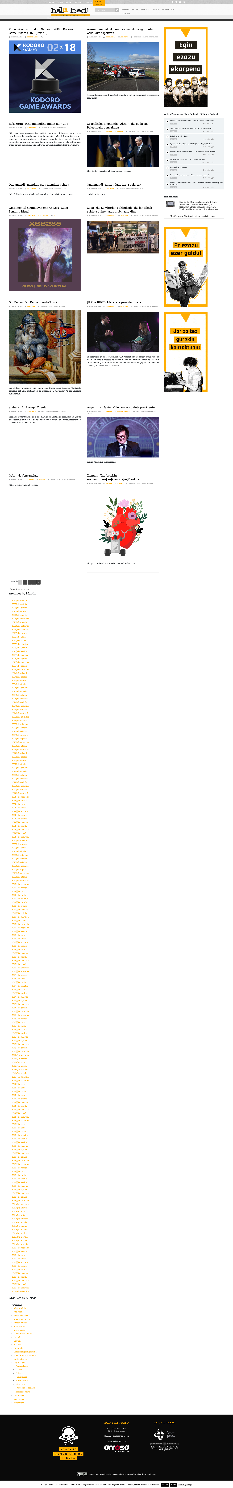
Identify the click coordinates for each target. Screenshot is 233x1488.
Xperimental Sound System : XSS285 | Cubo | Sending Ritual (39, 209)
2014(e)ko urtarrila (20, 1116)
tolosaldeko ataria (22, 1391)
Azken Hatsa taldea (23, 1333)
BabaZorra (31, 128)
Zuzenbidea (19, 1402)
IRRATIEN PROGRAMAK (25, 1355)
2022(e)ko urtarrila (20, 793)
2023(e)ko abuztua (20, 724)
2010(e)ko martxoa (20, 1280)
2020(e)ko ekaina (19, 862)
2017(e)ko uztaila (19, 989)
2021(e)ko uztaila (19, 815)
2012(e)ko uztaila (19, 1178)
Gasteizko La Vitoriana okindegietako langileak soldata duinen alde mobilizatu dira (119, 209)
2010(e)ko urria (18, 1255)
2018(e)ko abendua (20, 927)
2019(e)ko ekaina (19, 906)
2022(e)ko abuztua (20, 767)
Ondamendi (31, 189)
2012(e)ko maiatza (20, 1186)
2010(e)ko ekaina (19, 1269)
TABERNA (68, 2)
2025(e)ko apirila (19, 658)
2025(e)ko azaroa (19, 633)
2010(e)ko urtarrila (20, 1287)
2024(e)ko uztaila (19, 691)
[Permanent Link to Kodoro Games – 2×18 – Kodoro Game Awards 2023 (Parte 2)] (45, 76)
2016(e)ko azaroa (19, 1018)
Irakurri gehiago (185, 1484)
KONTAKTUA (79, 2)
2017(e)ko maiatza (20, 996)
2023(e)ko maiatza (20, 735)
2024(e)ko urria (19, 680)
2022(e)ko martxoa (20, 786)
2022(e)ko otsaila (19, 789)
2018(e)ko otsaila (19, 964)
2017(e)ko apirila (19, 1000)
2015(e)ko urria (18, 1062)
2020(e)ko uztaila (19, 858)
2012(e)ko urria (18, 1171)
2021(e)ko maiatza (20, 822)
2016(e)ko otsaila (19, 1047)
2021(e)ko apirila (19, 826)
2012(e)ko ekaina (19, 1182)
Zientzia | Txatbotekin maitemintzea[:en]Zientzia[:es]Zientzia (113, 477)
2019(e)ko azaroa (19, 887)
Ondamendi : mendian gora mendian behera (39, 184)
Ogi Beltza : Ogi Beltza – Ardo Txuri (33, 302)
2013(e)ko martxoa (20, 1153)
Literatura (20, 1384)
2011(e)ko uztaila (19, 1222)
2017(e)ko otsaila (19, 1007)
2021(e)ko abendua (20, 796)
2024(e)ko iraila (19, 684)
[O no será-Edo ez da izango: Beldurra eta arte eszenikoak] (167, 175)
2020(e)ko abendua (20, 840)
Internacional (22, 1380)
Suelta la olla (19, 1362)
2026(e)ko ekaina (19, 607)
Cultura (19, 1373)
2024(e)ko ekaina (19, 695)
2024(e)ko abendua (20, 673)
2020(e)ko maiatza (20, 866)
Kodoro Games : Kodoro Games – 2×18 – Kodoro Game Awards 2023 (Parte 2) (41, 31)
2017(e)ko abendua (20, 971)
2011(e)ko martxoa (20, 1236)
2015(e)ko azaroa (19, 1058)
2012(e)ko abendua (20, 1164)
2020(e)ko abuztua (20, 855)
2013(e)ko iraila (19, 1131)
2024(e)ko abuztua (20, 687)
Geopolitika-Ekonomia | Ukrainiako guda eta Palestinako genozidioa (117, 125)
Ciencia (19, 1369)
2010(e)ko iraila (19, 1258)
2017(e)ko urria (18, 978)
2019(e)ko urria (18, 891)
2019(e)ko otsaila (19, 920)
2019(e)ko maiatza (20, 909)
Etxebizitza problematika (25, 1351)
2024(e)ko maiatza (20, 698)
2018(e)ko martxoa (20, 960)
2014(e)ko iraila (19, 1091)
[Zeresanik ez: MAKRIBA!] (167, 167)
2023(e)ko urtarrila (20, 749)
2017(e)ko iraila (19, 982)
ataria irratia (19, 1330)
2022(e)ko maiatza (20, 778)
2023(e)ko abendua (20, 716)
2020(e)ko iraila (19, 851)
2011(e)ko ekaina (19, 1226)
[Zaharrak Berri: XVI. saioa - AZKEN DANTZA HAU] (167, 160)
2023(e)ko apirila (19, 738)
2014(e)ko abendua (20, 1080)
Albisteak (124, 37)
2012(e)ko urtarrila (20, 1200)
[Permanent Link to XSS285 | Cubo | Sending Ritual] (45, 255)
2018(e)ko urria (18, 935)
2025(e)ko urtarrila (20, 669)
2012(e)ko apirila (19, 1189)
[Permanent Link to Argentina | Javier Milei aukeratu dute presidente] (123, 437)
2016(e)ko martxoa (20, 1044)
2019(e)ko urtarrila (20, 924)
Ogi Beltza (31, 306)
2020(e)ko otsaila (19, 876)
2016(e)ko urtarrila (20, 1051)
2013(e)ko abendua (20, 1120)
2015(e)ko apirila (19, 1066)
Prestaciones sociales (25, 1387)
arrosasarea (19, 1326)
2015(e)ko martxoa (20, 1069)
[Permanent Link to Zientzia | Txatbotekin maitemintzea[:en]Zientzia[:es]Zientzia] (123, 523)
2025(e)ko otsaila (19, 666)
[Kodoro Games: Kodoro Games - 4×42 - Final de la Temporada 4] (167, 121)
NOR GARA (52, 2)
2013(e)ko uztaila (19, 1138)
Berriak (120, 131)
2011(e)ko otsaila (19, 1240)
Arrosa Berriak (20, 1322)
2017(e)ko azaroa (19, 975)
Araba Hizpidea (21, 1315)
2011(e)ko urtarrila (20, 1244)
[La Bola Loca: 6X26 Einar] (167, 136)
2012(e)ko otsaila (19, 1196)
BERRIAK (125, 9)
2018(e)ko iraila (19, 938)
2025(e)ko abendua (20, 629)
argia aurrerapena (22, 1319)
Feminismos (21, 1377)
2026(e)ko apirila (19, 615)
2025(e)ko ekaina (19, 651)
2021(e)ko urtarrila (20, 836)
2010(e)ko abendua (20, 1247)
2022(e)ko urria (19, 760)
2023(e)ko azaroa (19, 720)
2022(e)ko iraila (19, 764)
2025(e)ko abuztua (20, 644)
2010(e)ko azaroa (19, 1251)
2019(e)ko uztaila (19, 902)
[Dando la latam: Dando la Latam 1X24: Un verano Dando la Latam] (167, 152)
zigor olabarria (20, 1399)
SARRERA (89, 2)
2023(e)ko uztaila (19, 727)
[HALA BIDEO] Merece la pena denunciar (115, 302)
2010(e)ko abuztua (20, 1262)
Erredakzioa (110, 37)
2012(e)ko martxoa (20, 1193)
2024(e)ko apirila (19, 702)
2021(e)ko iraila (19, 807)
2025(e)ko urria (19, 636)
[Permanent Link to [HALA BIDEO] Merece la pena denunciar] (123, 332)
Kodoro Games (32, 37)
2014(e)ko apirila (19, 1106)
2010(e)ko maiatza (20, 1273)
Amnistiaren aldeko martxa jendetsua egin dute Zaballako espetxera (120, 31)
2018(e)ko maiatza (20, 953)
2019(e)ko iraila (19, 895)
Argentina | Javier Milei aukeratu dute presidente (121, 407)
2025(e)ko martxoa (20, 662)
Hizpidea (109, 131)
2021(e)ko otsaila (19, 833)
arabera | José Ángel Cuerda (28, 407)
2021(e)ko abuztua (20, 811)
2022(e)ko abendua (20, 753)
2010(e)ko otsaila (19, 1284)
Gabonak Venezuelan (23, 475)
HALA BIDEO (145, 9)
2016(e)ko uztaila (19, 1029)
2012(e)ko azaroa (19, 1167)
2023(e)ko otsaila (19, 746)
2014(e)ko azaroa (19, 1084)
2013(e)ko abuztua (20, 1135)
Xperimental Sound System (38, 216)
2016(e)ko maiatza (20, 1036)
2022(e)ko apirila (19, 782)
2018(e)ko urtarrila (20, 967)
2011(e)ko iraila (18, 1215)
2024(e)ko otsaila (19, 709)
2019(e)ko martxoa (20, 916)
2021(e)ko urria (18, 804)
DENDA (60, 2)
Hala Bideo (31, 411)
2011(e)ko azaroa (19, 1207)
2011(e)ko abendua (20, 1204)
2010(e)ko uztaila (19, 1266)
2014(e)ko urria (18, 1087)
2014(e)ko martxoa (20, 1109)
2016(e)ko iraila (19, 1026)
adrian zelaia (20, 1308)
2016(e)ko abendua (20, 1015)
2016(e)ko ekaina (19, 1033)
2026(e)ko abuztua (20, 600)
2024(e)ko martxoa (20, 706)
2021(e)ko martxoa (20, 829)
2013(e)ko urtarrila (20, 1160)
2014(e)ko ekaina (19, 1098)
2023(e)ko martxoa (20, 742)
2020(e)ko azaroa (19, 844)
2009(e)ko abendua (20, 1291)
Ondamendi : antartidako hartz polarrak (114, 184)
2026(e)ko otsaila (19, 622)
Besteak (127, 411)
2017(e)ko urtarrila (20, 1011)
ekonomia (18, 1348)
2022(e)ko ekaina (19, 775)
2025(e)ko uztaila (19, 647)
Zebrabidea (19, 1395)
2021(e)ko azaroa (19, 800)
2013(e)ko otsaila (19, 1156)
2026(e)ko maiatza (20, 611)
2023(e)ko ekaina (19, 731)
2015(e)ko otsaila (19, 1073)
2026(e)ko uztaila (19, 604)
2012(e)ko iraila (19, 1175)
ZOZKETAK (126, 14)
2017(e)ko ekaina (19, 993)
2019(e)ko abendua (20, 884)
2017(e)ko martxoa (20, 1004)
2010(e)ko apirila (19, 1276)
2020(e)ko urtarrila (20, 880)
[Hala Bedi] (70, 11)
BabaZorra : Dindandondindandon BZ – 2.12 (38, 124)
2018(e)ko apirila (19, 956)
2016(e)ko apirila (19, 1040)
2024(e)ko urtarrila (20, 713)
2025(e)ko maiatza (20, 655)
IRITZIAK (135, 9)
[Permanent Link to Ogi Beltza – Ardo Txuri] (45, 347)
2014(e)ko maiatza (20, 1102)
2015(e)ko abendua (20, 1055)
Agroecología (22, 1366)
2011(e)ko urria (18, 1211)
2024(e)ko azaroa (19, 676)
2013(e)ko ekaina (19, 1142)
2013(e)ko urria (18, 1127)
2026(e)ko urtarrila (20, 626)
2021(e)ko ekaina (19, 818)
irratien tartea (20, 1359)
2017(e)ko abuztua (20, 986)
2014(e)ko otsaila (19, 1113)
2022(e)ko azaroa (19, 756)
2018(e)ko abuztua (20, 942)
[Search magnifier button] (117, 10)
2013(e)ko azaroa (19, 1124)
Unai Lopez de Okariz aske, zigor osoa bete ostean (193, 216)
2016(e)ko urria (18, 1022)
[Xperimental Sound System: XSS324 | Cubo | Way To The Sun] (167, 144)
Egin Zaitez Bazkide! (99, 3)
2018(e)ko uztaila (19, 946)
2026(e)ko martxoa (20, 618)
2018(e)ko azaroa (19, 931)
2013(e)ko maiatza (20, 1146)
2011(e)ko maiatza (20, 1229)
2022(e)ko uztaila (19, 771)
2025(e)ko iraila (19, 640)
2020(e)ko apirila (19, 869)
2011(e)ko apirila (19, 1233)
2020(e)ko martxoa (20, 873)
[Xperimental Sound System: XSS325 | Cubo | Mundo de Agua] (167, 129)
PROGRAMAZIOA (168, 9)
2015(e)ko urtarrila (20, 1076)
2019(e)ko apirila (19, 913)
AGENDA (156, 9)
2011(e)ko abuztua (20, 1218)
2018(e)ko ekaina (19, 949)
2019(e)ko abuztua (20, 898)
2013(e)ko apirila (19, 1149)
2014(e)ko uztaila (19, 1095)
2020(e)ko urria (19, 847)
